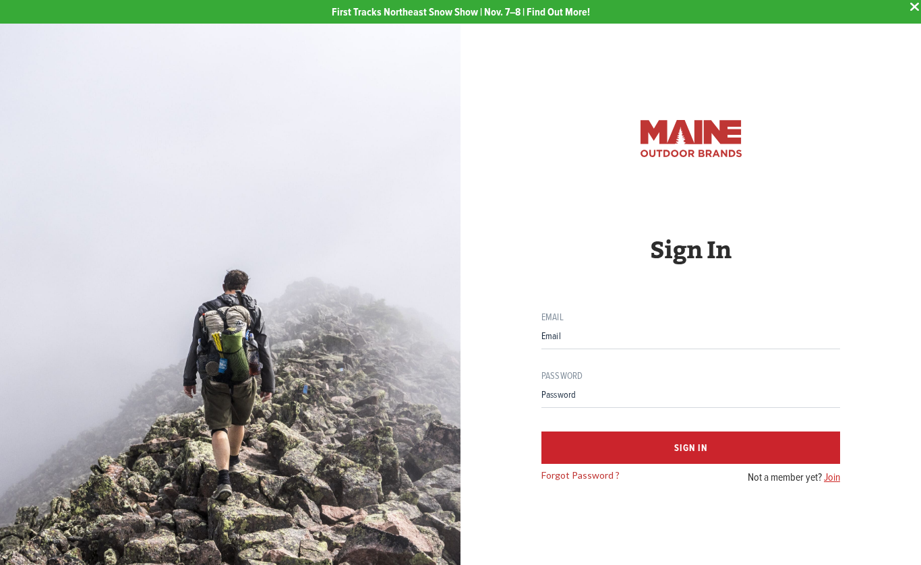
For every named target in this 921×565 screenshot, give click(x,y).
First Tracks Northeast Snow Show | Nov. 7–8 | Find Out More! (461, 12)
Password (562, 375)
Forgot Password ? (580, 475)
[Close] (914, 6)
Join (832, 476)
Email (552, 316)
